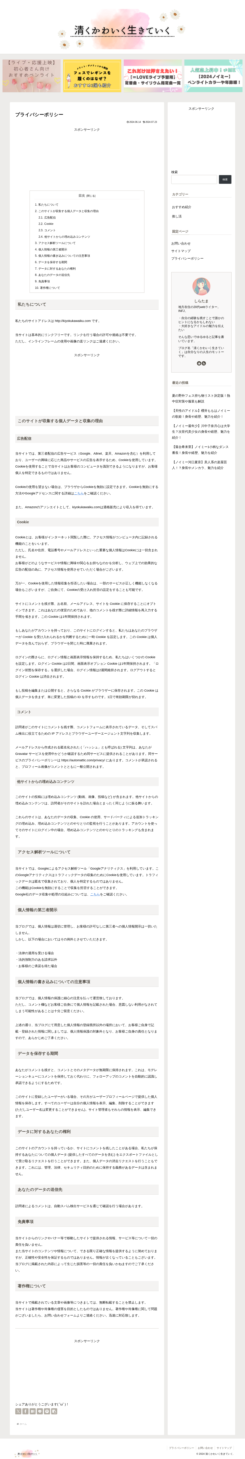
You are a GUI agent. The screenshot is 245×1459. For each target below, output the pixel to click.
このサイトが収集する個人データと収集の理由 (68, 211)
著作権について (50, 287)
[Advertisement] (87, 158)
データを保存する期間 (52, 262)
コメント (50, 230)
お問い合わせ (181, 243)
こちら (79, 493)
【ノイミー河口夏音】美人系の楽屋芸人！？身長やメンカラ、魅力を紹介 (199, 465)
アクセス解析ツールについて (57, 243)
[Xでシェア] (18, 1411)
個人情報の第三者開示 (52, 249)
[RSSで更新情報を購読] (204, 363)
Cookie (48, 223)
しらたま (201, 301)
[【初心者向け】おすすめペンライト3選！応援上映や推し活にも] (32, 76)
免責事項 (44, 281)
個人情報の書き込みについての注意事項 (64, 255)
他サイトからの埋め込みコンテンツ (67, 236)
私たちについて (48, 204)
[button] (54, 1411)
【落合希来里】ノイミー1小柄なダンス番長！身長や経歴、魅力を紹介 (200, 449)
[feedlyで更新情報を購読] (199, 363)
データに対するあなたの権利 (57, 268)
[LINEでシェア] (40, 1411)
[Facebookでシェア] (25, 1411)
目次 (82, 195)
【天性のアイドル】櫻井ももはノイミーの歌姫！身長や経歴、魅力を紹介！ (201, 413)
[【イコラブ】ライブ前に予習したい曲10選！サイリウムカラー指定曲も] (153, 76)
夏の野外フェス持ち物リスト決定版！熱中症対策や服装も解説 (201, 398)
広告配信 (50, 217)
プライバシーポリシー (187, 258)
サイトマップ (181, 251)
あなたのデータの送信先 (54, 274)
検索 (174, 172)
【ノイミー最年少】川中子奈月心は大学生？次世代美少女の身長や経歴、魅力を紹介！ (201, 431)
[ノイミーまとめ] (213, 76)
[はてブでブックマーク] (33, 1411)
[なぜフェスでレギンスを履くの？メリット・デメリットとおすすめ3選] (92, 76)
